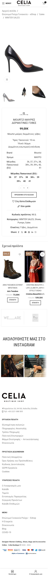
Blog (4, 529)
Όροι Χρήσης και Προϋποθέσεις (17, 461)
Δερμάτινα (32, 227)
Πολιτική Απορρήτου (12, 457)
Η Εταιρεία (7, 521)
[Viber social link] (35, 232)
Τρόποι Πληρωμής (11, 432)
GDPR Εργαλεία (9, 468)
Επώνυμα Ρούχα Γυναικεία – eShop (19, 14)
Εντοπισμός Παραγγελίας (14, 496)
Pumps (21, 222)
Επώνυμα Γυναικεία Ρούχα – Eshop (19, 518)
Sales (41, 14)
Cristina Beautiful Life (35, 294)
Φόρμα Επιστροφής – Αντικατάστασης (20, 439)
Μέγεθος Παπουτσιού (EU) (24, 173)
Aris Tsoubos (12, 291)
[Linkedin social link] (32, 232)
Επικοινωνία (8, 443)
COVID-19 (6, 532)
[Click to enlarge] (7, 80)
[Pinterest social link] (29, 232)
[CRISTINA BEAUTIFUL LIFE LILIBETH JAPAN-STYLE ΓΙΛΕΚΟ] (35, 266)
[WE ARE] (12, 317)
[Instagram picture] (12, 366)
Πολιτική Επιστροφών (12, 436)
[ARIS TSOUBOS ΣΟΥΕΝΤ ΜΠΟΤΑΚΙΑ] (12, 266)
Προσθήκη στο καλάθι (24, 195)
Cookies (5, 471)
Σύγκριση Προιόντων (12, 500)
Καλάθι (5, 489)
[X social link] (22, 232)
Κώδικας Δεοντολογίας (13, 464)
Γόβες (23, 227)
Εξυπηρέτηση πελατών (13, 425)
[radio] (10, 177)
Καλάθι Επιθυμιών (11, 504)
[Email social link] (25, 232)
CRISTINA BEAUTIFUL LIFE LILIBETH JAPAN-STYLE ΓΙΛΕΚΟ (35, 288)
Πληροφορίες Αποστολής (14, 428)
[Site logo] (24, 3)
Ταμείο (5, 493)
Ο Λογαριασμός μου (11, 485)
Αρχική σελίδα (9, 11)
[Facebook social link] (18, 232)
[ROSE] (35, 317)
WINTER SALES (12, 17)
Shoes (38, 219)
